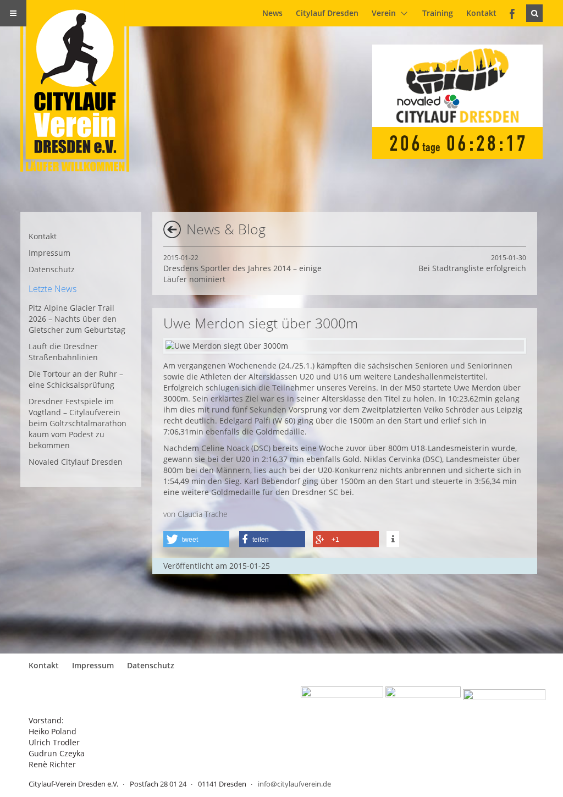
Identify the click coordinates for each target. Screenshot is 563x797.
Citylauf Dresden (327, 13)
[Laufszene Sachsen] (342, 698)
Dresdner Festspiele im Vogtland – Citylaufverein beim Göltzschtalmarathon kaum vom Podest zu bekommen (77, 423)
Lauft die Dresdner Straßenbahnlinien (63, 351)
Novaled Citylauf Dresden (76, 462)
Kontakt (481, 13)
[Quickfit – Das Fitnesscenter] (423, 698)
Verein (384, 13)
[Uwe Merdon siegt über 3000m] (226, 345)
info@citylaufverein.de (294, 784)
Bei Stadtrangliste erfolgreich (472, 263)
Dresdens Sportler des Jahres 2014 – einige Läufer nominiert (242, 268)
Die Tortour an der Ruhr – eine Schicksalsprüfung (76, 379)
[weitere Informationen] (393, 539)
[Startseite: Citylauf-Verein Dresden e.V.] (81, 86)
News (272, 13)
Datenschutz (52, 269)
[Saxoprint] (504, 698)
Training (437, 13)
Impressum (49, 253)
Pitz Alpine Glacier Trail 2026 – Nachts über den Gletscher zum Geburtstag (77, 319)
